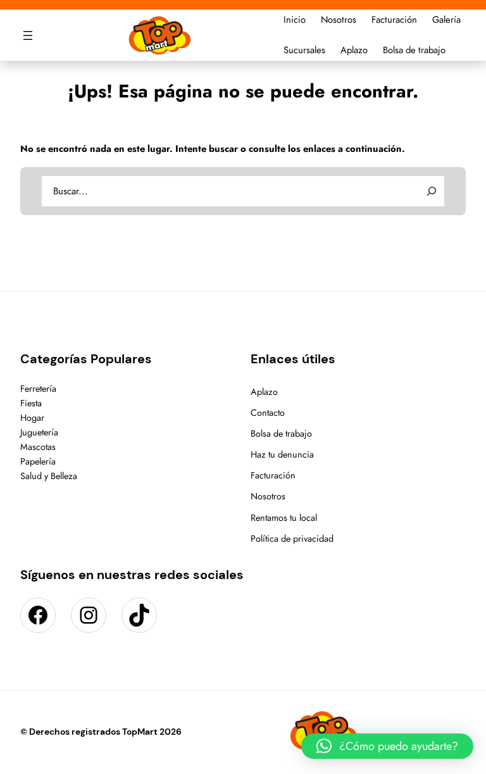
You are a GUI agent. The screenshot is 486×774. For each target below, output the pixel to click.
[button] (387, 746)
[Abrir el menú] (27, 35)
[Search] (431, 191)
